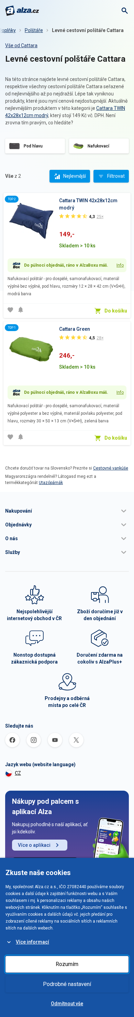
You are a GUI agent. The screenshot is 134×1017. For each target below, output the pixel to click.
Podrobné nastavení (67, 984)
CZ (18, 773)
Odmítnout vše (67, 1003)
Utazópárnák (51, 482)
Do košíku (115, 311)
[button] (67, 511)
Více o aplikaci (34, 845)
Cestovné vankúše (110, 468)
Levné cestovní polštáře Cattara (88, 30)
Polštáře (34, 30)
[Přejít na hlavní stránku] (22, 11)
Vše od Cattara (21, 45)
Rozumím (67, 964)
